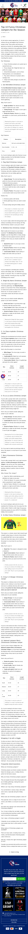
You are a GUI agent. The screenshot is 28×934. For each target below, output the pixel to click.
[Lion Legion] (13, 5)
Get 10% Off (21, 878)
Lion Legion (13, 925)
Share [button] (4, 36)
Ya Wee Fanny (9, 535)
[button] (2, 5)
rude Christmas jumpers (17, 629)
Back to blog (15, 852)
